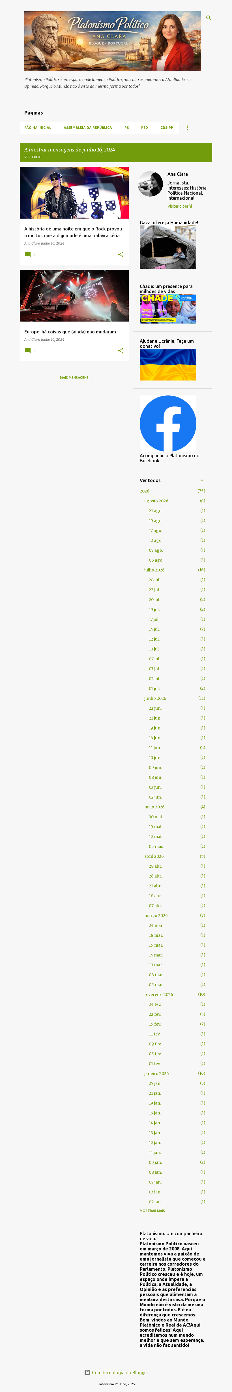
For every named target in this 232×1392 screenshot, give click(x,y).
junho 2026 (155, 698)
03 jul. (154, 668)
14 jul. (154, 629)
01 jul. (154, 688)
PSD (144, 127)
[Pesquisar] (208, 18)
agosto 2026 (156, 500)
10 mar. (156, 964)
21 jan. (155, 1093)
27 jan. (155, 1083)
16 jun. (155, 737)
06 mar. (156, 974)
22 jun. (155, 708)
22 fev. (155, 1014)
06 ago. (156, 560)
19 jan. (155, 1103)
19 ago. (155, 520)
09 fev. (155, 1043)
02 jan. (155, 1201)
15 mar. (156, 945)
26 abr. (155, 876)
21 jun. (155, 718)
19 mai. (155, 826)
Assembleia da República (88, 127)
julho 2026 (154, 570)
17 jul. (154, 619)
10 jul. (154, 649)
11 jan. (155, 1152)
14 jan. (155, 1122)
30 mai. (156, 816)
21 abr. (155, 886)
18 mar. (156, 935)
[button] (120, 255)
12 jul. (154, 639)
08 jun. (155, 777)
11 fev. (154, 1034)
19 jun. (155, 728)
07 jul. (154, 658)
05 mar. (156, 984)
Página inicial (37, 127)
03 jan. (155, 1192)
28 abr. (155, 866)
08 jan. (155, 1172)
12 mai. (155, 836)
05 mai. (156, 846)
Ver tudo (33, 157)
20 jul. (154, 599)
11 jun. (155, 747)
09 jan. (155, 1162)
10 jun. (155, 757)
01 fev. (154, 1063)
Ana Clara (177, 174)
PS (126, 127)
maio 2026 (154, 807)
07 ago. (156, 550)
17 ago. (155, 530)
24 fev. (155, 1004)
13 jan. (155, 1132)
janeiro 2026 (156, 1073)
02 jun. (155, 797)
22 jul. (154, 589)
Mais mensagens (74, 377)
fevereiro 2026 (158, 994)
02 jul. (154, 678)
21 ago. (155, 510)
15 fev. (155, 1024)
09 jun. (155, 767)
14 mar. (156, 955)
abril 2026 (154, 856)
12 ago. (155, 540)
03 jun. (155, 787)
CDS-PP (166, 127)
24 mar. (156, 925)
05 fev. (155, 1053)
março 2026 (156, 915)
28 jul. (154, 579)
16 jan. (155, 1113)
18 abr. (155, 895)
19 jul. (154, 609)
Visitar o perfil (179, 206)
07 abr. (155, 905)
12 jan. (155, 1142)
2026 (144, 491)
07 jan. (155, 1182)
